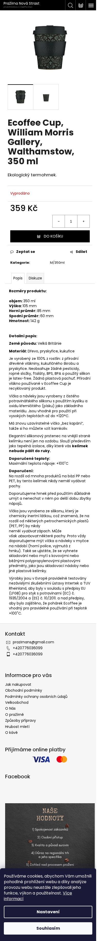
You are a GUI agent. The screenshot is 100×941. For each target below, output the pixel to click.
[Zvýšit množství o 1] (83, 221)
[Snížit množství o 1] (59, 221)
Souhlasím (48, 928)
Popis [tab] (18, 278)
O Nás (10, 708)
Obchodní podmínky (23, 690)
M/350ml (57, 262)
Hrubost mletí (17, 726)
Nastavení (48, 912)
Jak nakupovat (18, 684)
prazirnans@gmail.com (33, 642)
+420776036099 (28, 648)
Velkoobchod (16, 702)
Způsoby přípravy (20, 720)
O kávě (11, 732)
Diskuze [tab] (35, 278)
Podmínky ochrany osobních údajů (36, 696)
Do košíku (53, 236)
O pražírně (14, 714)
